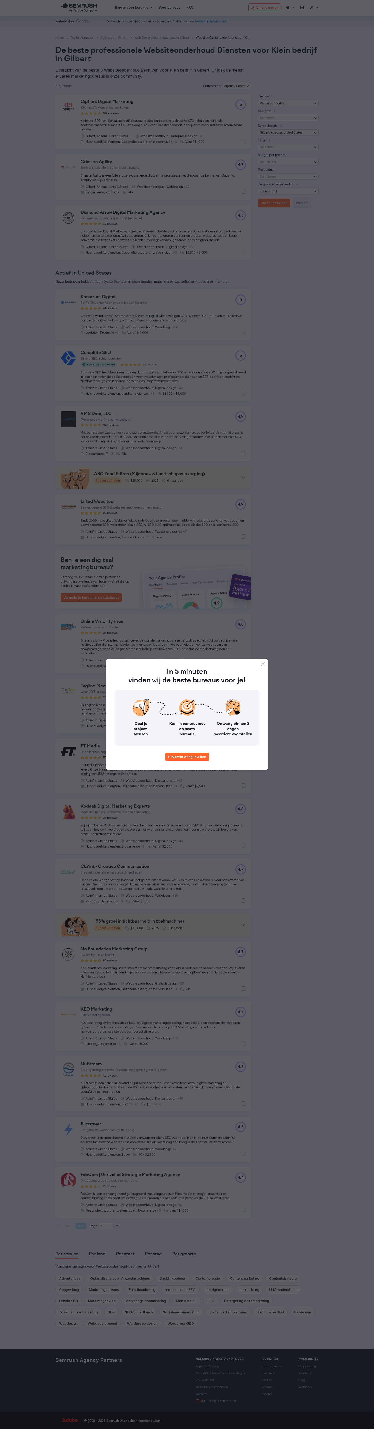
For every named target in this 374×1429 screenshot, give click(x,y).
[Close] (263, 664)
